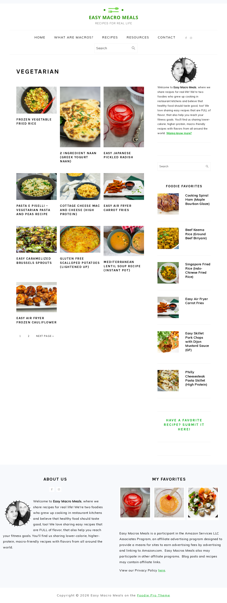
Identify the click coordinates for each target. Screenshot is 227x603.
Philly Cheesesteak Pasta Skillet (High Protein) (196, 378)
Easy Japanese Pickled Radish (118, 155)
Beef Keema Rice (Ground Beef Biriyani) (196, 234)
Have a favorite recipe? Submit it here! (184, 424)
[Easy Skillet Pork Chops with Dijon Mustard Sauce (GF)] (168, 342)
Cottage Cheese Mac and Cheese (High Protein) (80, 210)
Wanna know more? (179, 133)
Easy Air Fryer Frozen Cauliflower (36, 320)
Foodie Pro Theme (153, 595)
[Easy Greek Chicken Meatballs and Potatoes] (203, 516)
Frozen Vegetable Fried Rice (34, 121)
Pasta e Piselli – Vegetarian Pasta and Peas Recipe (33, 210)
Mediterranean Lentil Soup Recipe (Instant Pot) (122, 266)
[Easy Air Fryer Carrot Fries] (168, 308)
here (161, 570)
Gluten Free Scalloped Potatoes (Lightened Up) (80, 263)
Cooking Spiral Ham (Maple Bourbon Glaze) (197, 199)
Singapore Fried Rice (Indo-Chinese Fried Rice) (198, 270)
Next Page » (45, 336)
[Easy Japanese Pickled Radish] (135, 516)
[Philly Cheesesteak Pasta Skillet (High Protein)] (168, 381)
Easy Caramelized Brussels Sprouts (34, 261)
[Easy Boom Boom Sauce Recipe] (169, 516)
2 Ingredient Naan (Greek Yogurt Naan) (78, 157)
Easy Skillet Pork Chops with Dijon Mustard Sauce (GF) (197, 341)
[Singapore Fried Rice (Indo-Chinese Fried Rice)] (168, 273)
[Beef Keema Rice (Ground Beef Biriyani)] (168, 239)
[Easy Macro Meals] (113, 27)
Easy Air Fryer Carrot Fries (117, 208)
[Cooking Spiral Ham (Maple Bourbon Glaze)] (168, 204)
